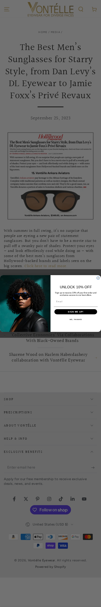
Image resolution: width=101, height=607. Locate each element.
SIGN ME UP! (76, 312)
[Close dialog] (98, 278)
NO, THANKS (76, 320)
